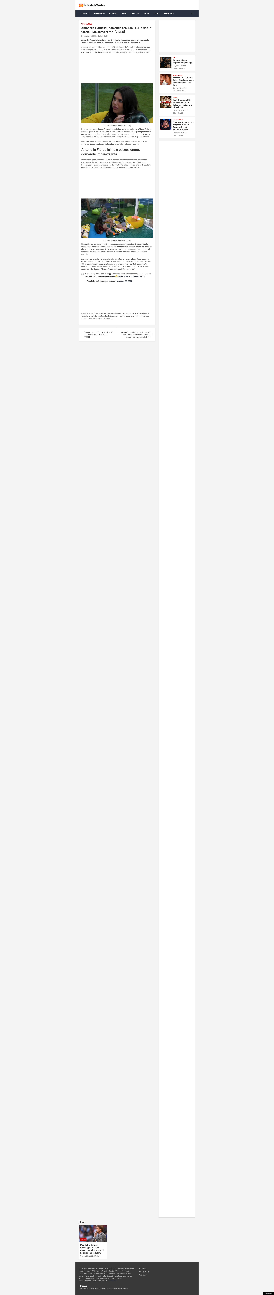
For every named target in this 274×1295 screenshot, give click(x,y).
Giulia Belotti (102, 36)
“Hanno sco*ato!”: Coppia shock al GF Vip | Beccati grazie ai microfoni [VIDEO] (98, 334)
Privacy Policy (144, 1272)
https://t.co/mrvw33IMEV (134, 276)
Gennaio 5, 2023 (179, 88)
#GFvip (120, 276)
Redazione (143, 1269)
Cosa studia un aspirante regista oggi (183, 61)
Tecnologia (168, 14)
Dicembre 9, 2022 (179, 110)
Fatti (124, 14)
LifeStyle (135, 14)
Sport (146, 14)
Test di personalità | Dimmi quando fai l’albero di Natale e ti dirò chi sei (182, 104)
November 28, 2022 (124, 281)
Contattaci (113, 1281)
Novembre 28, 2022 (88, 36)
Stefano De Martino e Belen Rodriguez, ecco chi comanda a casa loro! (183, 81)
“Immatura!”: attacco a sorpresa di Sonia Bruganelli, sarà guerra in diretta (183, 126)
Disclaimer (143, 1275)
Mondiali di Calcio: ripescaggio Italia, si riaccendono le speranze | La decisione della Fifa (92, 1249)
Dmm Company (179, 68)
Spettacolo (99, 14)
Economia (113, 14)
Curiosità (85, 14)
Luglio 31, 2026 (179, 66)
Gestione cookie (268, 1293)
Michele (97, 1256)
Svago (156, 14)
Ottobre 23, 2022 (86, 1256)
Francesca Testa (179, 91)
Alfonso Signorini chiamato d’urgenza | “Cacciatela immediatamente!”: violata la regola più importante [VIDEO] (135, 334)
